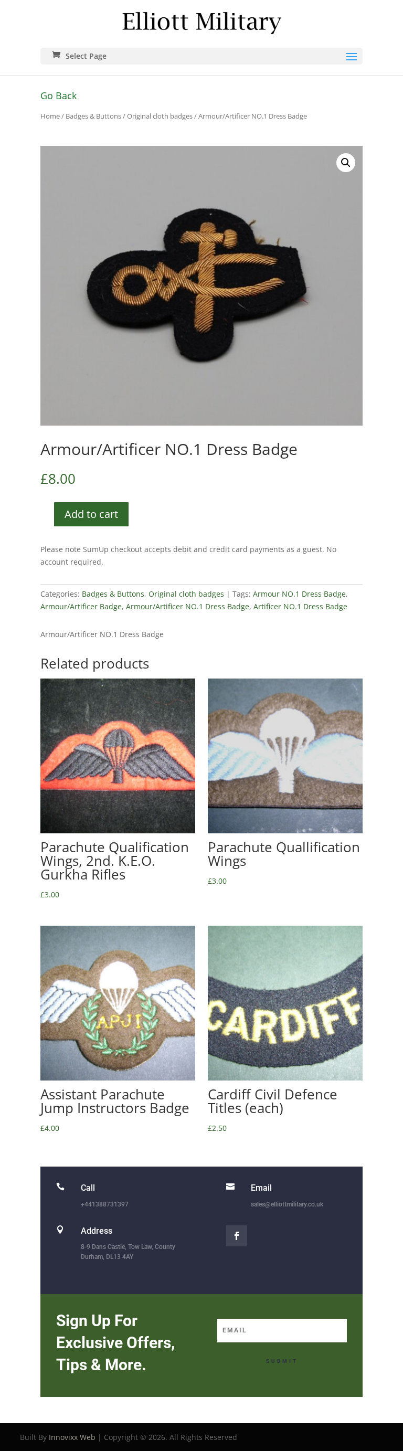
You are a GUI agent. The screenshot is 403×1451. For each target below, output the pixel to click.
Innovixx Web (72, 1437)
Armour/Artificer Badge (81, 606)
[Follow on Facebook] (236, 1235)
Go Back (58, 95)
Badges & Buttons (93, 116)
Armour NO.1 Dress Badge (299, 594)
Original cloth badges (160, 116)
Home (50, 116)
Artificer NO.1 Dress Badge (300, 606)
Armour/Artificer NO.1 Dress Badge (187, 606)
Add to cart (91, 514)
